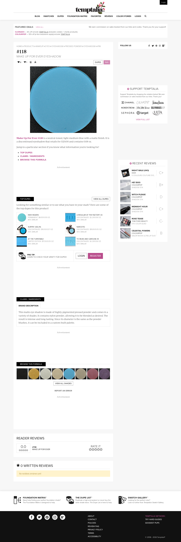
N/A (106, 62)
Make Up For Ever (29, 56)
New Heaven (33, 215)
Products (29, 46)
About (91, 516)
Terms (91, 533)
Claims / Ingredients (32, 156)
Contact (92, 519)
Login (163, 2)
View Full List (143, 119)
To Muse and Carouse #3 (88, 239)
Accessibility (94, 536)
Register (95, 255)
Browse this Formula (33, 159)
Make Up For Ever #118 (29, 138)
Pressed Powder (73, 46)
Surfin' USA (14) (34, 227)
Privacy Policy (95, 529)
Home (19, 46)
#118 (21, 51)
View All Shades (63, 383)
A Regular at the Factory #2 (89, 215)
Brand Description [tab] (28, 306)
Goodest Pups (152, 523)
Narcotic (81, 227)
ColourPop (20, 34)
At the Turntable (36, 239)
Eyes (47, 46)
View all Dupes (100, 199)
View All (40, 27)
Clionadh (19, 32)
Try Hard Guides (153, 519)
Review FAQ (93, 526)
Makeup (39, 46)
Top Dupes (26, 152)
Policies (92, 523)
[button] (37, 16)
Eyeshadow (57, 46)
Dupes (98, 62)
